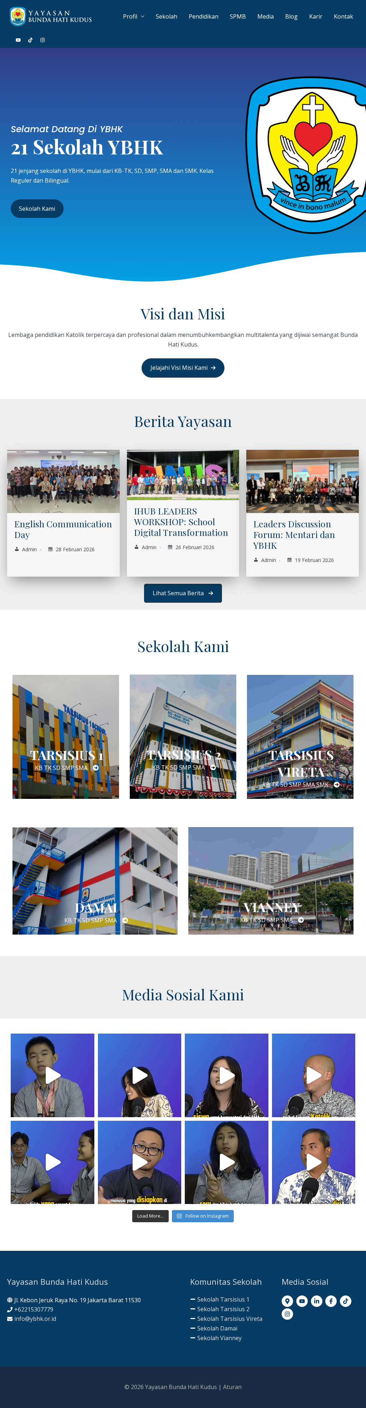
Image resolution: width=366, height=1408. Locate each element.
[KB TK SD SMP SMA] (67, 767)
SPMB (238, 16)
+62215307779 (33, 1309)
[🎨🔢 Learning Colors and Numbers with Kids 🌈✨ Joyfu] (140, 1075)
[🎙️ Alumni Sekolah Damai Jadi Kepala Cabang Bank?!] (314, 1075)
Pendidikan (203, 16)
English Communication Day (63, 529)
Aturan (232, 1387)
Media (265, 16)
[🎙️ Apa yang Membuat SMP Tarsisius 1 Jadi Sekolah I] (226, 1162)
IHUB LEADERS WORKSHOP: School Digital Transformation (181, 521)
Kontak (343, 16)
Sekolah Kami (37, 209)
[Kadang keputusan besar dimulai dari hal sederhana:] (52, 1162)
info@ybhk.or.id (35, 1319)
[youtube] (21, 40)
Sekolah (166, 16)
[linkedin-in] (317, 1301)
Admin (29, 549)
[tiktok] (33, 40)
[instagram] (42, 40)
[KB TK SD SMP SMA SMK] (301, 784)
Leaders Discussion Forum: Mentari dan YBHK (294, 534)
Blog (291, 16)
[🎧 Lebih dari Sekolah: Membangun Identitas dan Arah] (140, 1162)
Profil (130, 16)
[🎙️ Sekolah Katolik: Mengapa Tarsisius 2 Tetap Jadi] (314, 1162)
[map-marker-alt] (288, 1301)
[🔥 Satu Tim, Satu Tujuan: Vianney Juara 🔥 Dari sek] (226, 1075)
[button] (183, 368)
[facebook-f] (331, 1301)
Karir (315, 16)
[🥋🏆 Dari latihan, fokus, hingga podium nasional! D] (52, 1075)
